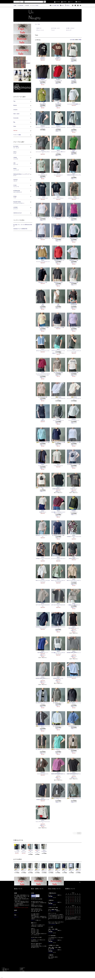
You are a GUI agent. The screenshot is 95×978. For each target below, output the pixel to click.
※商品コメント (74, 61)
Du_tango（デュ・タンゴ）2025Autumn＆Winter (22, 225)
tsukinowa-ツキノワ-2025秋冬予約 (20, 228)
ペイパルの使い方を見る (52, 924)
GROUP (27, 5)
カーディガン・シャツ (55, 28)
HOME (15, 5)
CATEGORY (21, 5)
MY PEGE (57, 1)
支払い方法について (54, 902)
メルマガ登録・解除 (55, 5)
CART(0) (79, 1)
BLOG (62, 5)
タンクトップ (68, 30)
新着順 (80, 39)
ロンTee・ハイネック (70, 28)
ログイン (71, 1)
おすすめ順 (72, 39)
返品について (16, 912)
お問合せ (68, 5)
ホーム (36, 24)
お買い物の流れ (50, 897)
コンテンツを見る (35, 5)
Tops (39, 24)
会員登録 (65, 1)
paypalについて (53, 910)
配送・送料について (6, 969)
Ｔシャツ (53, 30)
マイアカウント (22, 967)
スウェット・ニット (40, 30)
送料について (33, 920)
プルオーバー (38, 28)
